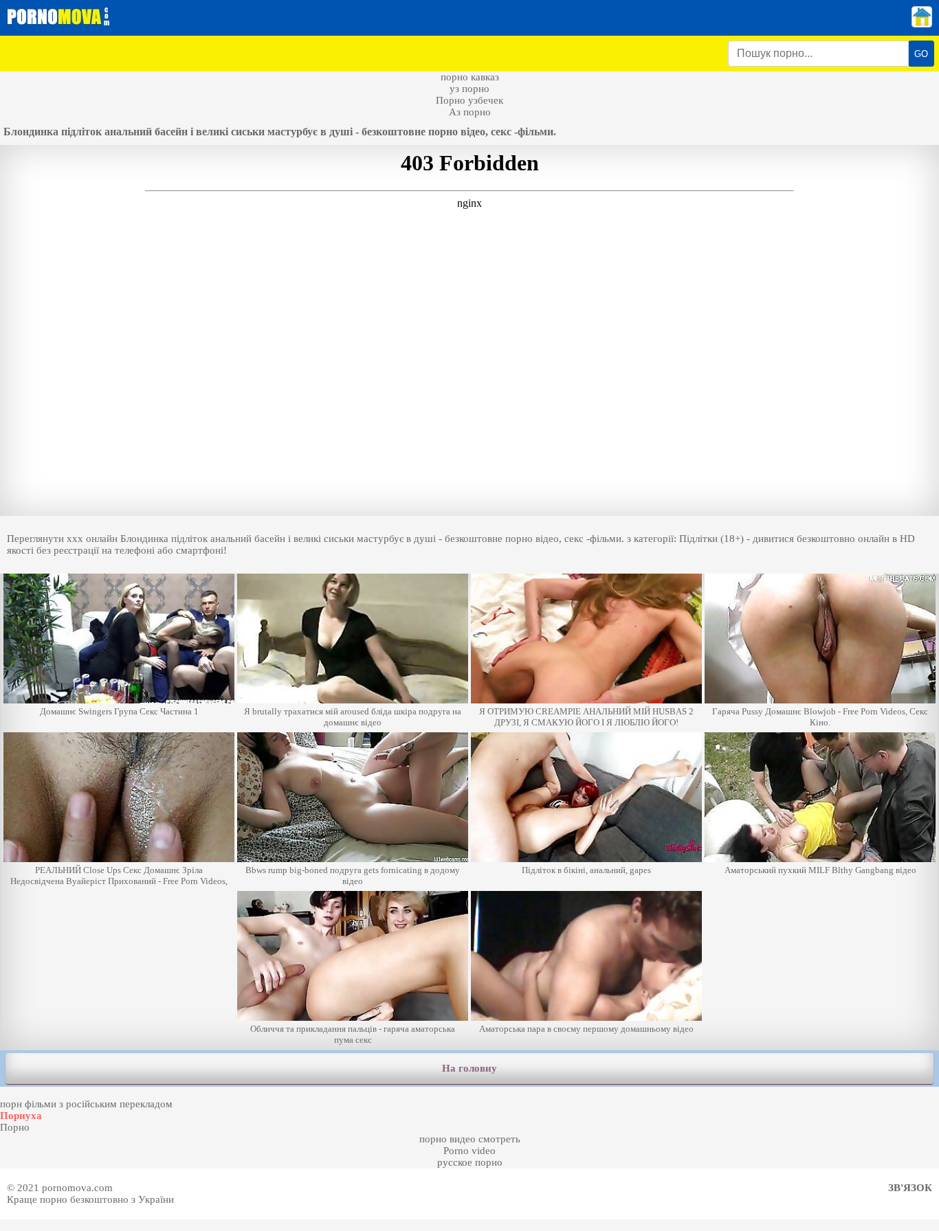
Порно (15, 1127)
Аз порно (470, 111)
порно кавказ (470, 76)
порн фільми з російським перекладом (86, 1103)
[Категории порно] (922, 24)
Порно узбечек (469, 100)
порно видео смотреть (469, 1138)
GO (921, 54)
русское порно (469, 1162)
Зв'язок (910, 1187)
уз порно (469, 88)
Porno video (469, 1150)
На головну (469, 1068)
